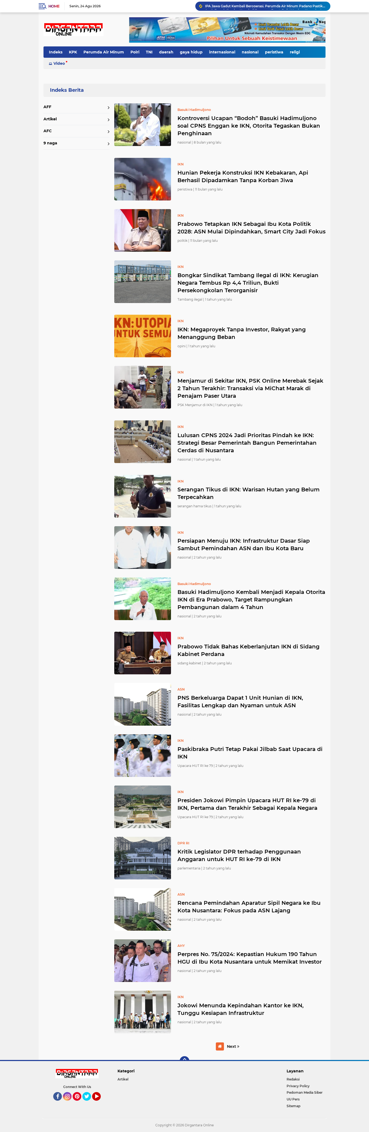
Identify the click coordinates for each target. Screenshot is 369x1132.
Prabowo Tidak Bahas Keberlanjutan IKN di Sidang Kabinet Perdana (248, 650)
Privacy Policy (298, 1086)
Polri (134, 52)
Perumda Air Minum (103, 52)
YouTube (100, 1103)
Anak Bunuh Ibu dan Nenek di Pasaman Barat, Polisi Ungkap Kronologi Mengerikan (265, 6)
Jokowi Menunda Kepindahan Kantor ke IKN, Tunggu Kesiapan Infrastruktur (240, 1009)
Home (53, 6)
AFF (47, 106)
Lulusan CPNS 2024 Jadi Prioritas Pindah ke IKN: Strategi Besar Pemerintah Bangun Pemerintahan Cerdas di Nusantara (247, 443)
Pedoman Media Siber (305, 1092)
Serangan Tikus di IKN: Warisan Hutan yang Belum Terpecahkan (248, 493)
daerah (166, 52)
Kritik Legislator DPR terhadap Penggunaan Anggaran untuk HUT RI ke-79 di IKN (239, 855)
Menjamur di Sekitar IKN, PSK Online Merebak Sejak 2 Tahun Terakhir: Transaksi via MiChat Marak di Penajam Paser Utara (250, 388)
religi (295, 52)
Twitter (89, 1103)
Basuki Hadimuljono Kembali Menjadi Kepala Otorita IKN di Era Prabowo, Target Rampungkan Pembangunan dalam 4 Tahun (251, 599)
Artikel (50, 119)
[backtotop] (184, 1061)
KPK (73, 52)
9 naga (50, 143)
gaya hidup (191, 52)
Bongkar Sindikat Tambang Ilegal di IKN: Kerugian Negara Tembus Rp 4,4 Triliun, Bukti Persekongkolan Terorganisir (247, 283)
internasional (222, 52)
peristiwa (274, 52)
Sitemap (293, 1106)
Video (59, 63)
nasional (250, 52)
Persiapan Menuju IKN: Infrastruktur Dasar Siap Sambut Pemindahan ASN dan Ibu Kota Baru (243, 545)
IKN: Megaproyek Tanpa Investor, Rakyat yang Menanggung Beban (241, 333)
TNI (149, 52)
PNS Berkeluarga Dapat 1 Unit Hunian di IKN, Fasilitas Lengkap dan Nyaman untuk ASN (240, 702)
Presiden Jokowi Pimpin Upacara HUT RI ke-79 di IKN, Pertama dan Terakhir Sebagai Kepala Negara (247, 804)
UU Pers (293, 1099)
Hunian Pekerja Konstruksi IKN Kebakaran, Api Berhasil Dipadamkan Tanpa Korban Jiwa (242, 176)
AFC (47, 130)
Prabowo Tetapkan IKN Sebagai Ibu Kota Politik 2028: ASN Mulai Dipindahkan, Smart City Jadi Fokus (251, 228)
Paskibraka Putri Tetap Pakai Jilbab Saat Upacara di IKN (250, 753)
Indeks (55, 52)
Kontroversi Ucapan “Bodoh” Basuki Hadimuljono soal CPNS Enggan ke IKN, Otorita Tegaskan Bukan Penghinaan (248, 126)
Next (232, 1046)
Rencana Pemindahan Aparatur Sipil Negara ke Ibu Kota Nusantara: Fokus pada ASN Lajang (249, 907)
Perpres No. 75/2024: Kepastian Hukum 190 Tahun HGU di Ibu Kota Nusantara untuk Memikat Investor (249, 958)
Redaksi (293, 1079)
